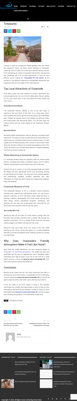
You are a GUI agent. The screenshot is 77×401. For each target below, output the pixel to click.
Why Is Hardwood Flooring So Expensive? (25, 381)
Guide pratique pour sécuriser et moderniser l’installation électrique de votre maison (63, 364)
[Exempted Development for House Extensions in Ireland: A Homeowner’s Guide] (46, 383)
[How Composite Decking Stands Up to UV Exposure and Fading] (7, 373)
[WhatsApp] (18, 31)
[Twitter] (10, 31)
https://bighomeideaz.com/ (23, 337)
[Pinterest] (14, 31)
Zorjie (19, 334)
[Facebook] (6, 31)
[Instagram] (52, 399)
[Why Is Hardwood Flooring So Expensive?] (7, 383)
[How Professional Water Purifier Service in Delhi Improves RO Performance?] (46, 373)
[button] (28, 19)
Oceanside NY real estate (16, 300)
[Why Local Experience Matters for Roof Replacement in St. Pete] (7, 364)
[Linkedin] (56, 399)
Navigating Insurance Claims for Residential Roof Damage (39, 324)
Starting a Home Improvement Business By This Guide (13, 324)
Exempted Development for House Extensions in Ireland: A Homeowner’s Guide (63, 384)
